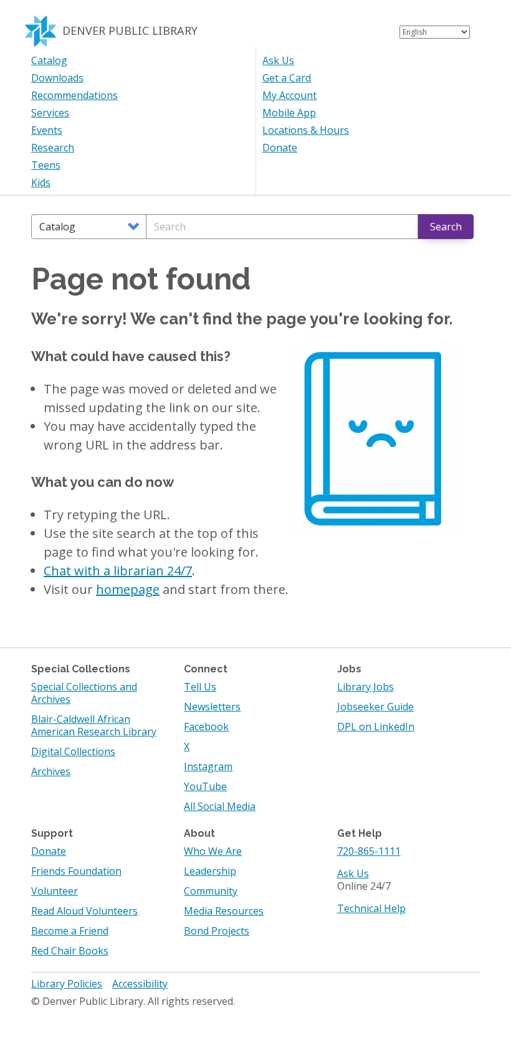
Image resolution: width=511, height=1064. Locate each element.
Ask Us (278, 60)
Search (446, 226)
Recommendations (74, 95)
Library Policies (66, 984)
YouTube (205, 786)
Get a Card (286, 78)
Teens (45, 165)
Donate (279, 147)
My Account (289, 95)
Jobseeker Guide (375, 706)
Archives (50, 771)
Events (46, 130)
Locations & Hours (305, 130)
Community (210, 891)
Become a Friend (69, 931)
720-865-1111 (369, 851)
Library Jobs (365, 687)
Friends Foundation (76, 871)
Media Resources (224, 911)
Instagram (208, 766)
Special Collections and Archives (84, 693)
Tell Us (200, 687)
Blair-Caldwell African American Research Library (93, 725)
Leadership (210, 871)
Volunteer (54, 891)
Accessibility (140, 984)
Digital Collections (73, 751)
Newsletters (212, 706)
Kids (40, 182)
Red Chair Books (69, 951)
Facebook (206, 726)
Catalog (49, 60)
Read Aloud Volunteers (84, 911)
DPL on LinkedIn (375, 726)
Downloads (57, 78)
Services (50, 112)
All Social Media (220, 806)
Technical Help (371, 908)
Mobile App (289, 112)
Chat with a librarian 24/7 (118, 570)
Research (52, 147)
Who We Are (213, 851)
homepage (128, 589)
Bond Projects (216, 931)
